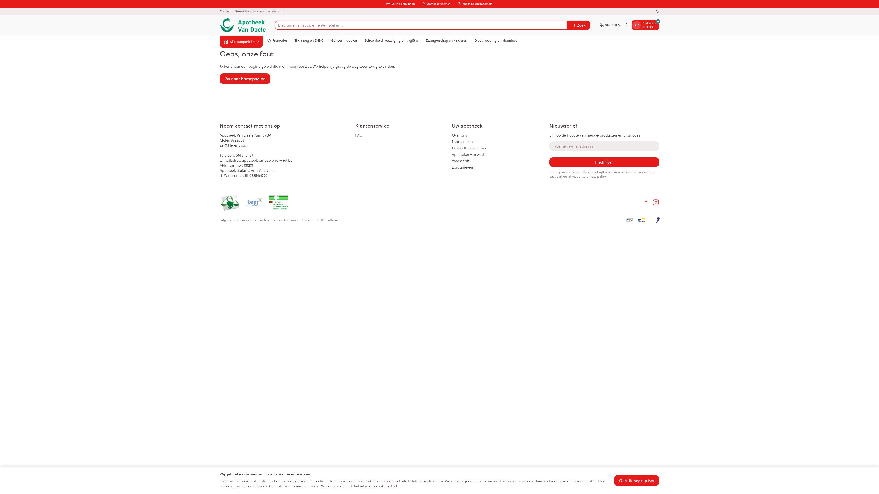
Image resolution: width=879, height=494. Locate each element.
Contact (225, 11)
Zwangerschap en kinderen (446, 40)
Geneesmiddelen (344, 40)
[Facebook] (646, 202)
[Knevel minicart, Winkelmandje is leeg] (636, 25)
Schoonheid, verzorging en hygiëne (391, 40)
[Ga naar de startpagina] (243, 25)
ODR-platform (327, 220)
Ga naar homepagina (245, 79)
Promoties (279, 40)
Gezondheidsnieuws (249, 11)
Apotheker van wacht (469, 154)
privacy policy (595, 176)
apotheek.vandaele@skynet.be (267, 160)
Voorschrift (275, 11)
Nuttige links (462, 141)
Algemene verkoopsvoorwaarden (245, 220)
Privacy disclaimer (285, 220)
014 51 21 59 (244, 155)
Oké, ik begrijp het (636, 480)
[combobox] (421, 25)
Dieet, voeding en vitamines (496, 40)
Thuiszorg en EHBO (309, 40)
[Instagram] (655, 202)
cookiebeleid (386, 486)
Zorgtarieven (462, 167)
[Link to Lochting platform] (658, 220)
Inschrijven (604, 162)
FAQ (359, 135)
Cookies (307, 220)
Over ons (459, 135)
